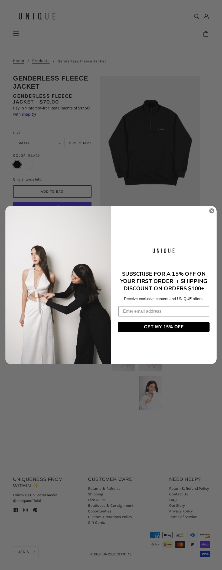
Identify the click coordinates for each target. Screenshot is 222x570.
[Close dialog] (211, 211)
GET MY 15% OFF (164, 327)
